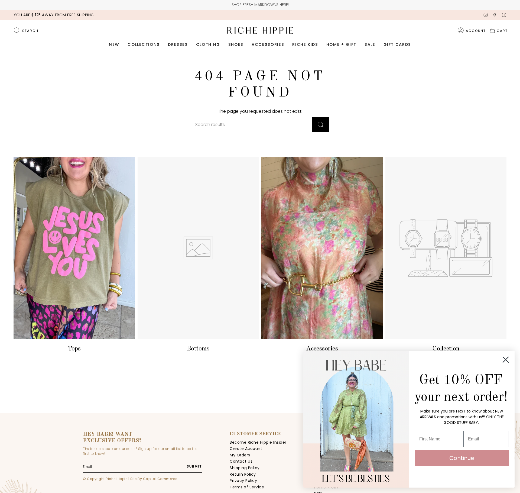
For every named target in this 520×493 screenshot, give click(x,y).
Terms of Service (247, 487)
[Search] (320, 124)
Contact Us (241, 461)
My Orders (240, 455)
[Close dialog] (505, 359)
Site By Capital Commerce (153, 478)
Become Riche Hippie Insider (258, 442)
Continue (461, 458)
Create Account (246, 448)
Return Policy (243, 474)
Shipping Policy (245, 468)
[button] (114, 45)
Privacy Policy (243, 480)
